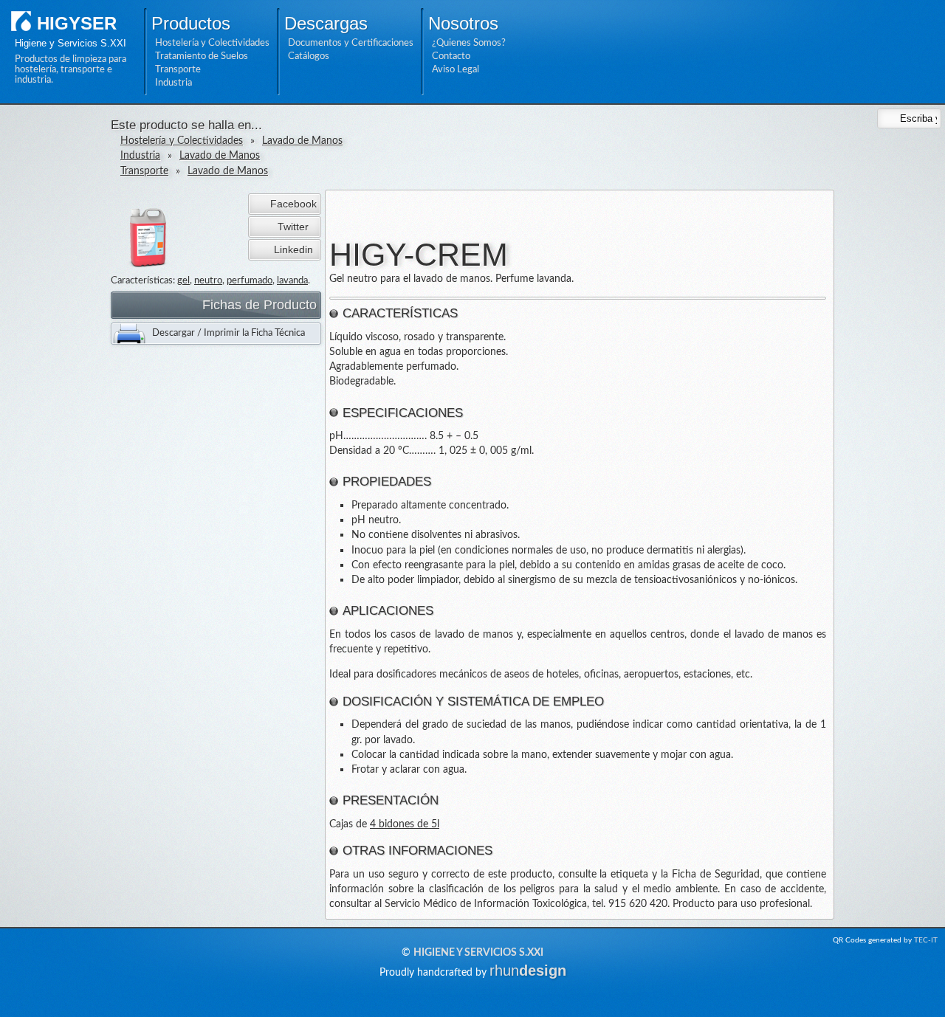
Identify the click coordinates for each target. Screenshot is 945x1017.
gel (183, 280)
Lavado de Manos (302, 140)
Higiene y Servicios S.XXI (478, 953)
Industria (173, 82)
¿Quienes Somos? (469, 42)
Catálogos (308, 56)
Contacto (451, 56)
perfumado (249, 280)
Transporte (178, 69)
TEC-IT (926, 940)
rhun (527, 970)
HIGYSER (77, 23)
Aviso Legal (455, 69)
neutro (208, 280)
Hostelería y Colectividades (212, 42)
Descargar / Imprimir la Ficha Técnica (228, 332)
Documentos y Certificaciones (350, 42)
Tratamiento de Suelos (201, 56)
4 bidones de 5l (404, 824)
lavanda (292, 280)
